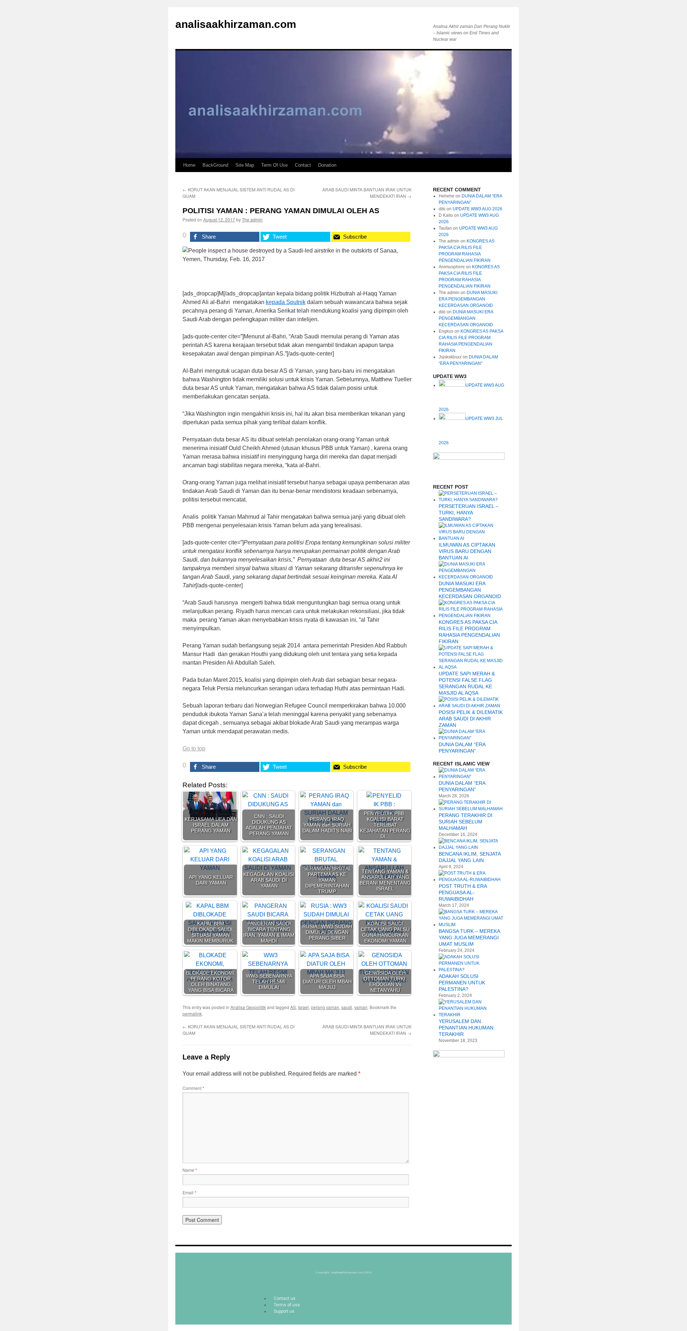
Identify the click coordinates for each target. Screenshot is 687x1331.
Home (189, 165)
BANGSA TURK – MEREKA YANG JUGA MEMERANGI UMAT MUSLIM (469, 937)
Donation (327, 165)
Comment (193, 1088)
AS (293, 1007)
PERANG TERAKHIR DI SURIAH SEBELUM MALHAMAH (465, 821)
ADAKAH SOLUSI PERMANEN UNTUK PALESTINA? (462, 982)
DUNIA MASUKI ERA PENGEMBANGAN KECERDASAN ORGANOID (468, 299)
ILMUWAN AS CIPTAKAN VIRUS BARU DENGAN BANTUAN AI (467, 551)
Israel (303, 1007)
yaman (360, 1007)
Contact (303, 165)
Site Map (244, 165)
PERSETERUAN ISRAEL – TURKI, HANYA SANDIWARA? (468, 512)
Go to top (193, 748)
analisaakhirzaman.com (235, 24)
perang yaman (325, 1007)
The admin (252, 219)
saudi (346, 1007)
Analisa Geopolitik (248, 1007)
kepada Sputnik (286, 302)
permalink (192, 1014)
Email (189, 1192)
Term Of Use (274, 165)
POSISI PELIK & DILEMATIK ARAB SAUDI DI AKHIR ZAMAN (471, 718)
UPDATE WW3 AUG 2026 (477, 208)
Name (189, 1170)
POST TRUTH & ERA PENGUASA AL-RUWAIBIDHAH (463, 892)
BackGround (215, 165)
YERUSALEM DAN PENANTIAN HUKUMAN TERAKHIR (466, 1027)
